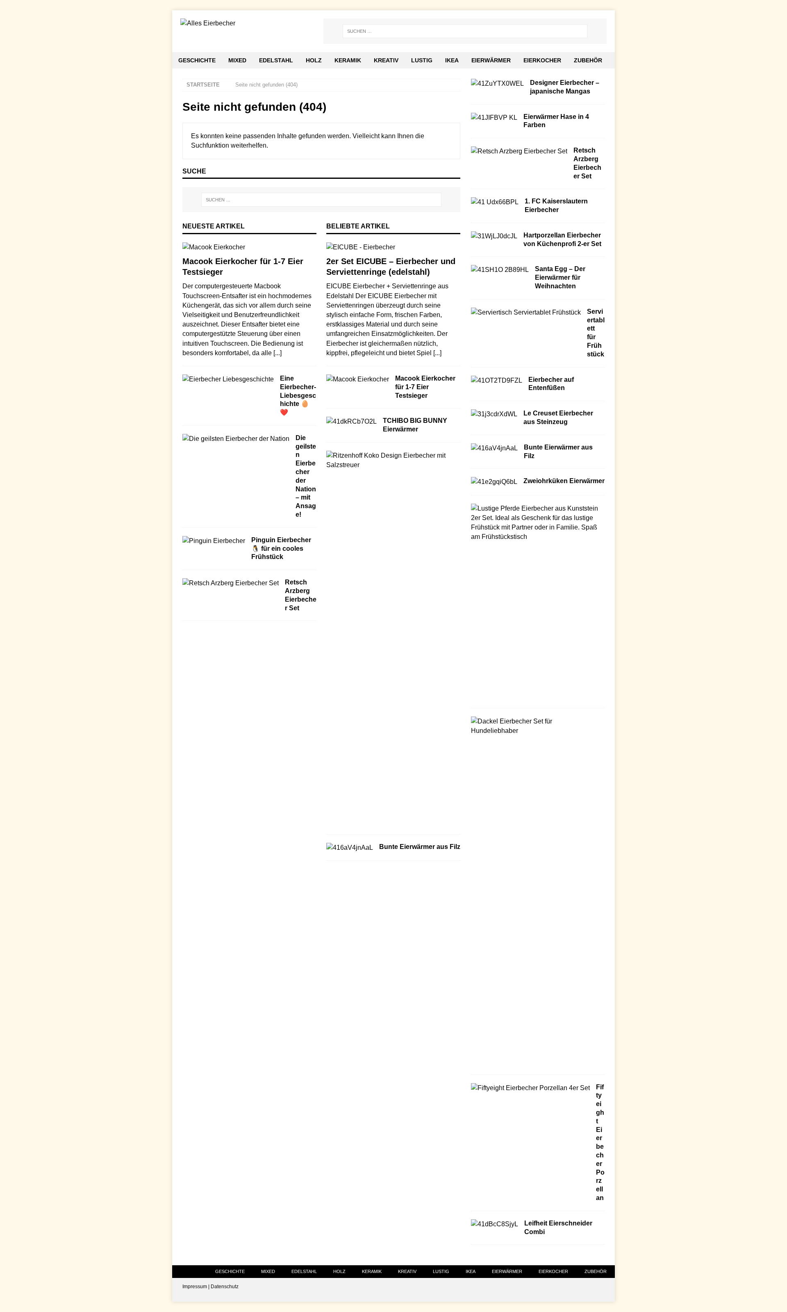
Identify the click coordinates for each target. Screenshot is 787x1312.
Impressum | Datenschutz (210, 1286)
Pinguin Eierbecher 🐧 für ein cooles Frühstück (281, 548)
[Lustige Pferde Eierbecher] (534, 523)
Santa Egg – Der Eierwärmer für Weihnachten (560, 277)
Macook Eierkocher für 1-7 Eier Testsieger (425, 387)
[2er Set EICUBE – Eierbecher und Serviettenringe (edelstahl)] (393, 247)
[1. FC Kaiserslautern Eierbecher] (495, 202)
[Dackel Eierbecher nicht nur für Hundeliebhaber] (534, 725)
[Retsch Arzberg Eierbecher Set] (230, 583)
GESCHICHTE (197, 60)
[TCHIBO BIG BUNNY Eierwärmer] (351, 421)
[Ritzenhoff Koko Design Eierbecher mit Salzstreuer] (390, 460)
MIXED (237, 60)
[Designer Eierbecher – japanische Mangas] (497, 83)
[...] (277, 352)
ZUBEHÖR (588, 60)
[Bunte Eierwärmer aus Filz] (349, 847)
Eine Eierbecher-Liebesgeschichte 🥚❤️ (298, 395)
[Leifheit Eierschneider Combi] (494, 1224)
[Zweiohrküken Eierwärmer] (494, 481)
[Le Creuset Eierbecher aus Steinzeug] (494, 414)
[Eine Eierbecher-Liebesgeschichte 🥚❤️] (228, 379)
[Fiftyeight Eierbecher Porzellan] (530, 1088)
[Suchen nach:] (465, 31)
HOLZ (314, 60)
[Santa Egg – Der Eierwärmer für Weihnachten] (500, 269)
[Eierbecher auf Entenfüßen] (496, 380)
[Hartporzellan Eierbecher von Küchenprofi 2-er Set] (494, 236)
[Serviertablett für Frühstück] (526, 312)
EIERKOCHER (542, 60)
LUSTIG (421, 60)
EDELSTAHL (276, 60)
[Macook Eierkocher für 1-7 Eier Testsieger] (249, 247)
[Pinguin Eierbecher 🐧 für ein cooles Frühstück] (213, 540)
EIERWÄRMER (491, 60)
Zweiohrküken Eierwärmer (564, 480)
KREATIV (386, 60)
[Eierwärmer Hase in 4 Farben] (494, 117)
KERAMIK (347, 60)
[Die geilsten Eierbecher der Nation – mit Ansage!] (235, 438)
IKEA (452, 60)
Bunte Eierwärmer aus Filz (419, 846)
